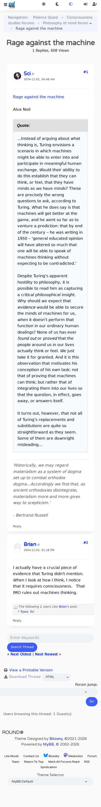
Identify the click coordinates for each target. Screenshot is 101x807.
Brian (63, 607)
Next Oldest (21, 654)
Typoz (24, 612)
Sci (32, 612)
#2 (85, 543)
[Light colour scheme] (44, 4)
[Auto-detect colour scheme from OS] (71, 4)
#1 (85, 72)
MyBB (48, 744)
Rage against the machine (38, 97)
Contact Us (31, 756)
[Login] (86, 4)
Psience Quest (45, 17)
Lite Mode (11, 756)
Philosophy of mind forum (65, 23)
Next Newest (46, 654)
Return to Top (34, 761)
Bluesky (53, 756)
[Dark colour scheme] (57, 4)
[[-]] (16, 607)
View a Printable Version (31, 670)
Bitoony (56, 738)
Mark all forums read (63, 761)
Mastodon (75, 756)
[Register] (94, 4)
